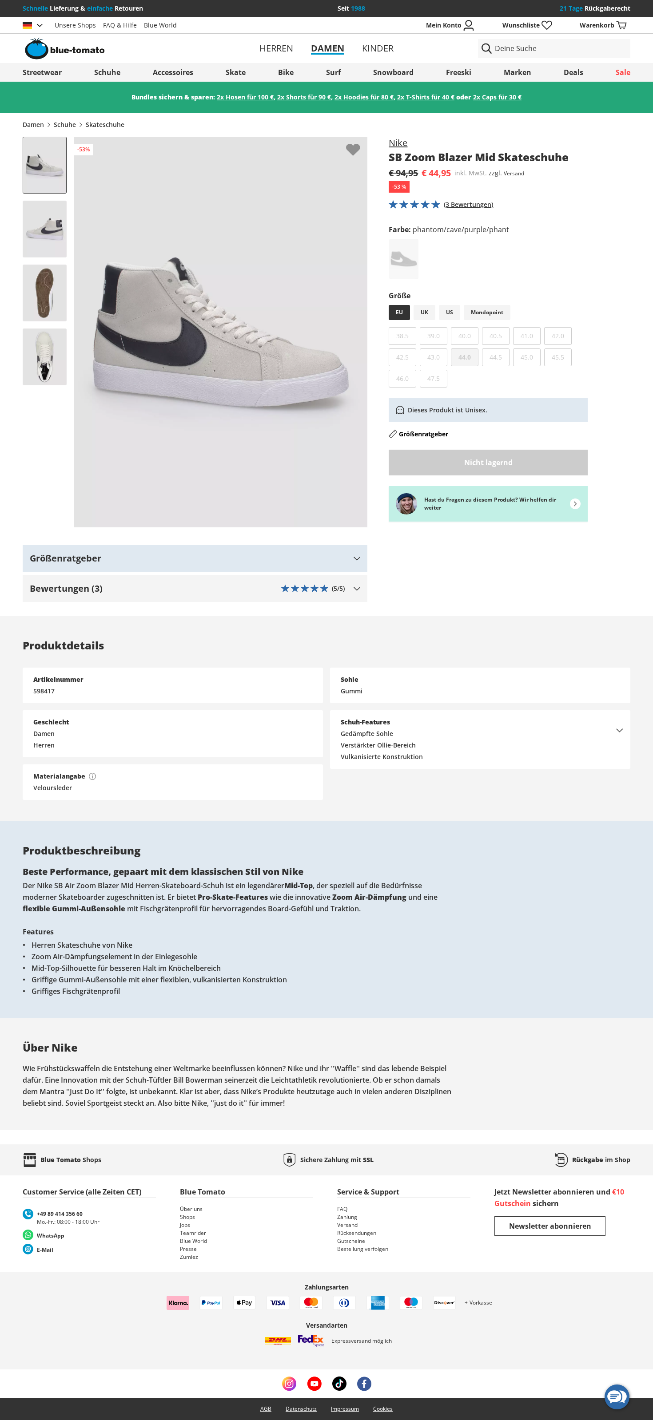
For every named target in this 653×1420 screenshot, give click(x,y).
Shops (187, 1217)
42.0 (562, 335)
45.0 (531, 356)
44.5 (500, 356)
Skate (236, 72)
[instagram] (289, 1383)
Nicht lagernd (488, 462)
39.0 (437, 335)
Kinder (378, 48)
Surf (333, 72)
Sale (623, 72)
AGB (265, 1408)
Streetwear (42, 72)
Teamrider (193, 1233)
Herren (276, 48)
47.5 (437, 378)
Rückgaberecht (595, 8)
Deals (573, 72)
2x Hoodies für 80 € (364, 97)
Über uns (191, 1209)
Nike (398, 143)
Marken (517, 72)
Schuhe (107, 72)
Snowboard (393, 72)
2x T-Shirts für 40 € (425, 97)
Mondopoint (487, 312)
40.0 (468, 335)
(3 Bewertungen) (468, 204)
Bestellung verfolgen (362, 1249)
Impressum (345, 1408)
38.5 (406, 335)
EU (399, 312)
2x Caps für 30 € (497, 97)
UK (424, 312)
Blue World (160, 25)
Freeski (458, 72)
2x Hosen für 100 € (245, 97)
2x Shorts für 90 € (304, 97)
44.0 (464, 357)
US (449, 312)
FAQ (342, 1209)
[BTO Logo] (121, 48)
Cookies (383, 1408)
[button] (195, 558)
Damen (327, 48)
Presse (188, 1249)
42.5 (406, 356)
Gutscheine (351, 1241)
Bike (286, 72)
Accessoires (173, 72)
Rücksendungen (356, 1233)
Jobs (185, 1225)
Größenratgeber (423, 434)
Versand (514, 173)
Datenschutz (301, 1408)
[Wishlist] (360, 144)
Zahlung (347, 1217)
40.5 (500, 335)
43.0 (437, 356)
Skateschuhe (105, 124)
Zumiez (189, 1257)
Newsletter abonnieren (550, 1226)
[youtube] (314, 1383)
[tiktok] (339, 1383)
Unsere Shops (75, 25)
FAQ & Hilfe (120, 25)
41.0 (531, 335)
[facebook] (364, 1383)
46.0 (406, 378)
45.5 (562, 356)
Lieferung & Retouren (83, 8)
